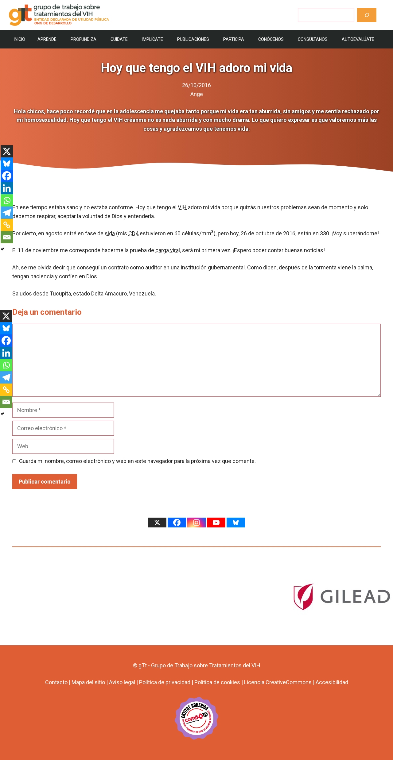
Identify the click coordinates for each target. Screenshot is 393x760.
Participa (233, 39)
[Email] (7, 237)
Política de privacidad (164, 682)
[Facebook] (7, 176)
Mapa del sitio (88, 682)
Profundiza (83, 39)
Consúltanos (313, 39)
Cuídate (119, 39)
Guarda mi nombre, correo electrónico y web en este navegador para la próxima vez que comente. (137, 461)
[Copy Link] (7, 225)
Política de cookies (217, 682)
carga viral (167, 250)
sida (110, 233)
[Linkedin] (7, 188)
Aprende (46, 39)
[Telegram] (7, 212)
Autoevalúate (358, 39)
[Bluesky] (7, 163)
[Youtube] (216, 522)
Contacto (56, 682)
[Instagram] (196, 522)
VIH (182, 207)
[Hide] (2, 249)
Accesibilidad (332, 682)
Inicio (19, 39)
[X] (7, 151)
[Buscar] (366, 15)
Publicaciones (193, 39)
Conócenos (271, 39)
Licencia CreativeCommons (278, 682)
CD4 (133, 233)
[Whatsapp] (7, 200)
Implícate (152, 39)
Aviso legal (122, 682)
